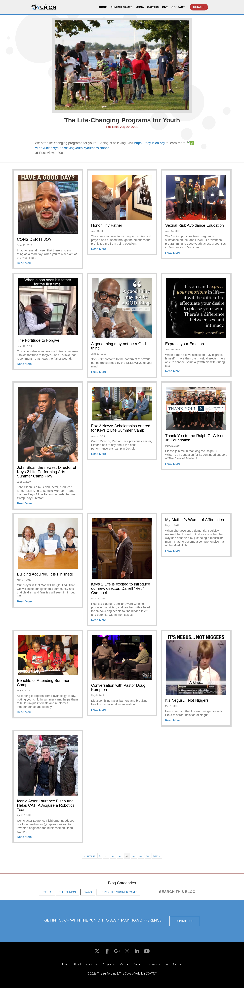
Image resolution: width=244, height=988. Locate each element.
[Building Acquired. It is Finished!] (48, 543)
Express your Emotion (184, 344)
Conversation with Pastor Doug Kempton (118, 687)
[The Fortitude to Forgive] (48, 306)
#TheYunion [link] (43, 148)
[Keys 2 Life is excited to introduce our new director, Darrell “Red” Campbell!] (122, 548)
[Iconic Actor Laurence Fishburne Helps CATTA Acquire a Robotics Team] (48, 765)
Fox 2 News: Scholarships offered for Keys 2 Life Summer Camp (120, 428)
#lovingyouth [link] (73, 148)
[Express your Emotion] (196, 308)
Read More (24, 263)
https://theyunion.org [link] (149, 143)
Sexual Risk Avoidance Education (194, 225)
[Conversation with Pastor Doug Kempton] (122, 657)
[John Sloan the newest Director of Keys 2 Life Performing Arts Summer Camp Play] (48, 424)
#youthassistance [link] (96, 148)
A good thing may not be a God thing (118, 346)
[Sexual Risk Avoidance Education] (196, 197)
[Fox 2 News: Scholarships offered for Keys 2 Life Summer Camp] (122, 403)
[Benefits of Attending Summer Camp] (48, 654)
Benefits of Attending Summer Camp (43, 682)
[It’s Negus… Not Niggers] (196, 664)
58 (133, 856)
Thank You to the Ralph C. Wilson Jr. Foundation (194, 437)
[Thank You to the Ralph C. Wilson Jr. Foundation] (196, 408)
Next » (156, 856)
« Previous (89, 856)
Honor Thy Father (106, 225)
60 (147, 856)
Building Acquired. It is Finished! (45, 574)
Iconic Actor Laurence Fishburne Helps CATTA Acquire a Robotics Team (45, 805)
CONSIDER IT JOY (34, 239)
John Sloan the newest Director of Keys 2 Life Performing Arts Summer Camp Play (46, 471)
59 (140, 856)
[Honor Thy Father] (122, 197)
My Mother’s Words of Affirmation (194, 519)
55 (113, 856)
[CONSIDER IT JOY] (48, 204)
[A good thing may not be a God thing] (122, 308)
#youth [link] (58, 148)
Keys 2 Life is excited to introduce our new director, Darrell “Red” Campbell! (120, 588)
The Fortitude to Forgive (38, 340)
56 (120, 856)
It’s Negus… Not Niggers (187, 700)
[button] (184, 921)
